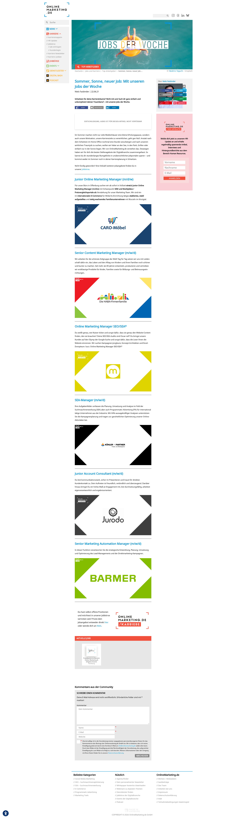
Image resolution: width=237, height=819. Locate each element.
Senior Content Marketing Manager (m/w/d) (105, 253)
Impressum (163, 792)
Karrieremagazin (55, 37)
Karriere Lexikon (55, 57)
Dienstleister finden (125, 792)
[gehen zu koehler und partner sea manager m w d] (113, 445)
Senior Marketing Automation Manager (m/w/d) (108, 544)
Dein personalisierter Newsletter (130, 782)
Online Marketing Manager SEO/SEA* (101, 326)
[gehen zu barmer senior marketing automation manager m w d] (113, 578)
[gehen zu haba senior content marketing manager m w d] (113, 298)
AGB (160, 799)
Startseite (79, 71)
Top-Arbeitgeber (109, 71)
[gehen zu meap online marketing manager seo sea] (113, 371)
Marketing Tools (82, 795)
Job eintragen (55, 47)
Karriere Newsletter (56, 54)
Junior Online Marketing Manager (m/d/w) (104, 179)
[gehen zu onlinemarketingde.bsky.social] (187, 16)
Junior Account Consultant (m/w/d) (99, 473)
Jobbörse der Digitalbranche (128, 795)
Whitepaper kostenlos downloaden (131, 786)
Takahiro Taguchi (176, 71)
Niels (99, 625)
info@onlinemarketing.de (127, 746)
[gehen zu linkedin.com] (182, 16)
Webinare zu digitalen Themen (129, 789)
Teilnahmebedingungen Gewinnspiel (173, 802)
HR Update (52, 41)
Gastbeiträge (163, 782)
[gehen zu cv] (184, 95)
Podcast (120, 802)
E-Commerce (80, 789)
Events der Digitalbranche (127, 799)
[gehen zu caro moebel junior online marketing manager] (113, 224)
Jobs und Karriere (92, 71)
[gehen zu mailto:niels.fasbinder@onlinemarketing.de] (184, 86)
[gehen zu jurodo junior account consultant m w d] (113, 515)
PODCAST (54, 80)
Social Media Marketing (85, 779)
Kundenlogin (55, 50)
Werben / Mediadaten (167, 779)
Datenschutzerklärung (116, 753)
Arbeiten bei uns (165, 789)
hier (106, 622)
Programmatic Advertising (86, 792)
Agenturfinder (123, 779)
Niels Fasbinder (169, 81)
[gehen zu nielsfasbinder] (184, 89)
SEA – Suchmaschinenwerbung (88, 786)
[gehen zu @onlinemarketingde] (178, 16)
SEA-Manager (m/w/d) (90, 400)
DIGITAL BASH (55, 75)
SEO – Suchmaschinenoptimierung (89, 782)
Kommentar (82, 705)
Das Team (162, 786)
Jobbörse (51, 44)
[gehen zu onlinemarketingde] (173, 16)
